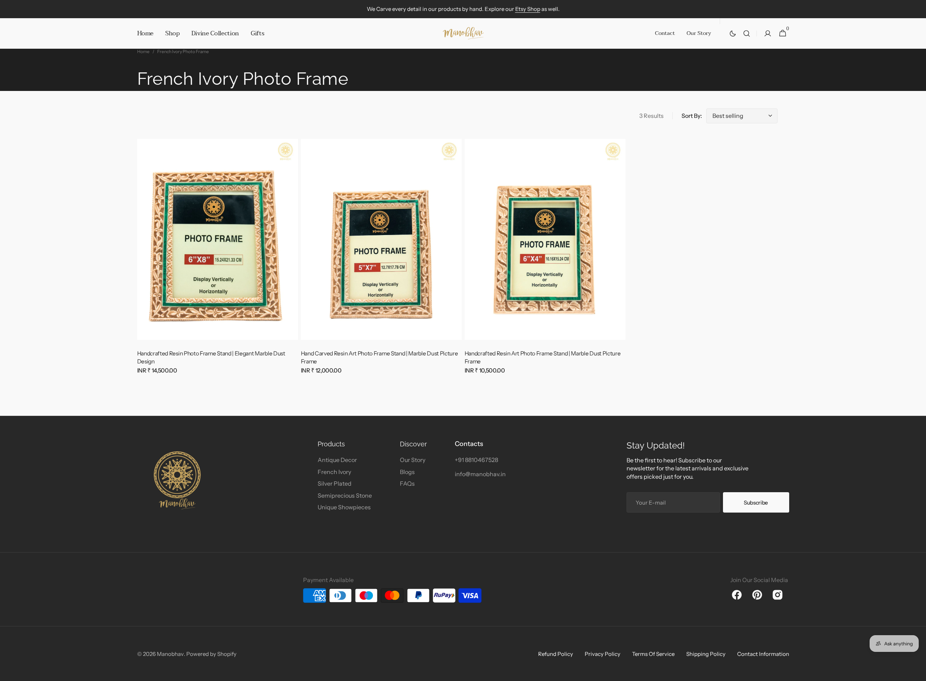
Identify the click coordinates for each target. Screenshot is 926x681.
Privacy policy (602, 653)
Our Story (412, 459)
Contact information (763, 653)
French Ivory (334, 471)
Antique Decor (337, 459)
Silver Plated (334, 483)
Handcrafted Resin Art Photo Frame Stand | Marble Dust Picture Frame (543, 357)
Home (143, 51)
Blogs (407, 471)
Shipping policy (706, 653)
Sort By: (691, 115)
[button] (747, 33)
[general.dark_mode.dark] (733, 33)
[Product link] (217, 259)
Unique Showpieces (344, 507)
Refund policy (555, 653)
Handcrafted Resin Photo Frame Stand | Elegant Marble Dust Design (211, 357)
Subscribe (756, 502)
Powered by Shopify (211, 653)
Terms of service (653, 653)
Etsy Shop (527, 8)
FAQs (407, 483)
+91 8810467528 (476, 459)
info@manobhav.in (480, 474)
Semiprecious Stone (345, 495)
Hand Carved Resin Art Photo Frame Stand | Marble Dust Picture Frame (379, 357)
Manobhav (170, 653)
